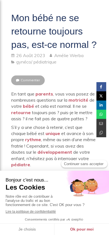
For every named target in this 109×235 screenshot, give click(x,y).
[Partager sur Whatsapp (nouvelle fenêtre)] (101, 114)
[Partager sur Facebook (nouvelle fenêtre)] (101, 86)
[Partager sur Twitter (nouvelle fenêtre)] (101, 96)
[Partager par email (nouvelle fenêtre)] (101, 123)
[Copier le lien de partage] (101, 132)
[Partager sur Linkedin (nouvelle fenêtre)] (101, 105)
